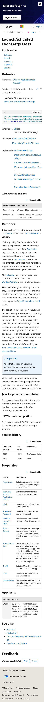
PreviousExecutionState (7, 521)
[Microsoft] (22, 26)
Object (17, 128)
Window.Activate (9, 282)
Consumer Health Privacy (12, 695)
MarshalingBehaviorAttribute (25, 143)
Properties (8, 61)
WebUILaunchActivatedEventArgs (19, 101)
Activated (8, 233)
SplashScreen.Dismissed (28, 301)
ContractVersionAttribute (24, 138)
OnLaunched (19, 259)
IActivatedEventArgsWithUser (27, 179)
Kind (5, 504)
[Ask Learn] (29, 32)
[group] (22, 119)
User (5, 573)
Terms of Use (32, 695)
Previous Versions (23, 688)
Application (32, 249)
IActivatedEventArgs (23, 150)
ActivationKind (32, 233)
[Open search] (32, 26)
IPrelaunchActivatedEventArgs (28, 167)
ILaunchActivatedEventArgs (26, 162)
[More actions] (40, 32)
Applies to (8, 64)
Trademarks (7, 698)
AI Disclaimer (7, 688)
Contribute (6, 691)
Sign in (39, 26)
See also (7, 68)
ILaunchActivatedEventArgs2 (27, 187)
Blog (35, 688)
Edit (40, 89)
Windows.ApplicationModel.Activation (15, 32)
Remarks (7, 58)
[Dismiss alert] (40, 4)
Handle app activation (17, 643)
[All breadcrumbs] (4, 32)
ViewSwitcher (8, 580)
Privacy (16, 691)
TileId (5, 566)
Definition (8, 55)
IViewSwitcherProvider (24, 175)
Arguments (7, 482)
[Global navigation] (2, 26)
